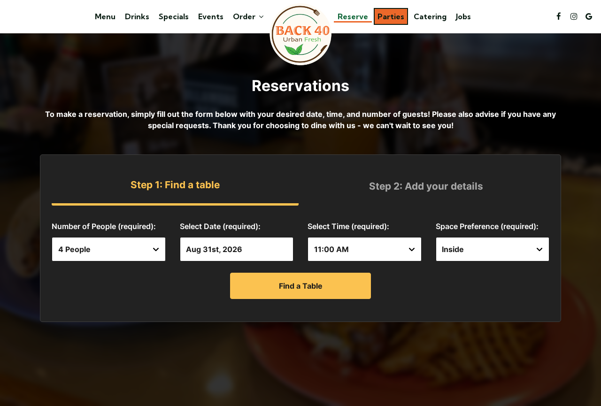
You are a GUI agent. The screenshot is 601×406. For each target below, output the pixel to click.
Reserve (353, 16)
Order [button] (245, 16)
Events (210, 16)
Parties (391, 16)
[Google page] (588, 16)
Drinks (137, 16)
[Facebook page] (558, 16)
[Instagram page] (573, 16)
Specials (174, 16)
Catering (430, 16)
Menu (105, 16)
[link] (300, 34)
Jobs (463, 16)
